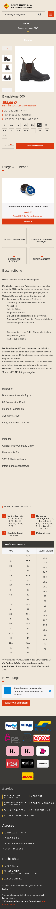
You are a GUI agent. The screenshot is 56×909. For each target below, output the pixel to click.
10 (40, 130)
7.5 (39, 125)
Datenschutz (13, 879)
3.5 (11, 125)
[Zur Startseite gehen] (18, 6)
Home (26, 23)
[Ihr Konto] (43, 6)
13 (47, 130)
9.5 (18, 130)
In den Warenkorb (35, 145)
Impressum (11, 866)
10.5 (26, 130)
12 (4, 136)
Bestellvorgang (42, 803)
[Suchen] (40, 14)
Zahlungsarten (15, 810)
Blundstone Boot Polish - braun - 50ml (28, 206)
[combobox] (18, 14)
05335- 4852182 (13, 849)
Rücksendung (40, 810)
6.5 (32, 125)
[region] (28, 195)
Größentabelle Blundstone (15, 804)
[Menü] (51, 14)
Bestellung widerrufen (12, 797)
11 (33, 130)
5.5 (25, 125)
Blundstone (26, 115)
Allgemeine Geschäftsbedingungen (20, 872)
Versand (37, 796)
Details (28, 221)
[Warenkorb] (50, 6)
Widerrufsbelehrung (19, 816)
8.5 (4, 130)
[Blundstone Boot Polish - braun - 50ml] (28, 190)
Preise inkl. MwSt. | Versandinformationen (19, 106)
